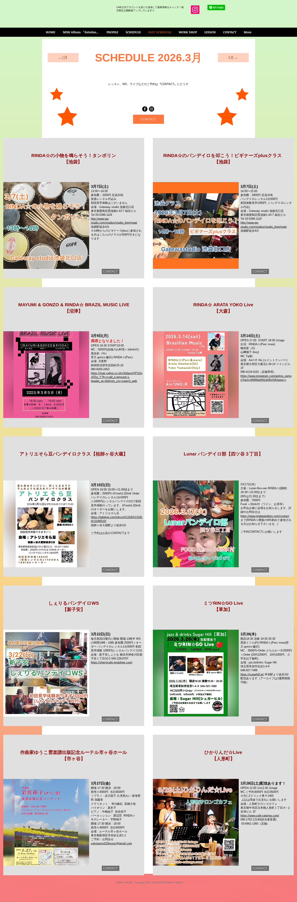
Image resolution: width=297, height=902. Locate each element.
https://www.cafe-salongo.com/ (259, 815)
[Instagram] (195, 9)
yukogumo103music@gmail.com (111, 843)
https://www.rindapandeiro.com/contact (264, 516)
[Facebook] (144, 109)
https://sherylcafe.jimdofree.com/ (111, 662)
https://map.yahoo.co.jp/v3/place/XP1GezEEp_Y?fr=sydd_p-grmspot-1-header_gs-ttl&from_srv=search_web (116, 377)
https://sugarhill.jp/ (252, 674)
